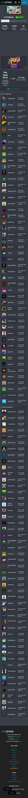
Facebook (14, 779)
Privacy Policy (14, 763)
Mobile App (14, 750)
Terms (14, 766)
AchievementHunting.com (14, 781)
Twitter (14, 777)
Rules (14, 752)
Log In (24, 2)
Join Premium (14, 768)
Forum (24, 21)
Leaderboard (13, 21)
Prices (20, 21)
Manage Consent (14, 761)
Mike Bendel (17, 737)
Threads (14, 775)
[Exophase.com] (7, 2)
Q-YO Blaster (9, 17)
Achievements (5, 21)
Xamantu (16, 739)
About (14, 754)
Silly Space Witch (5, 75)
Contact (14, 757)
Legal (14, 759)
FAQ (14, 748)
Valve (20, 741)
